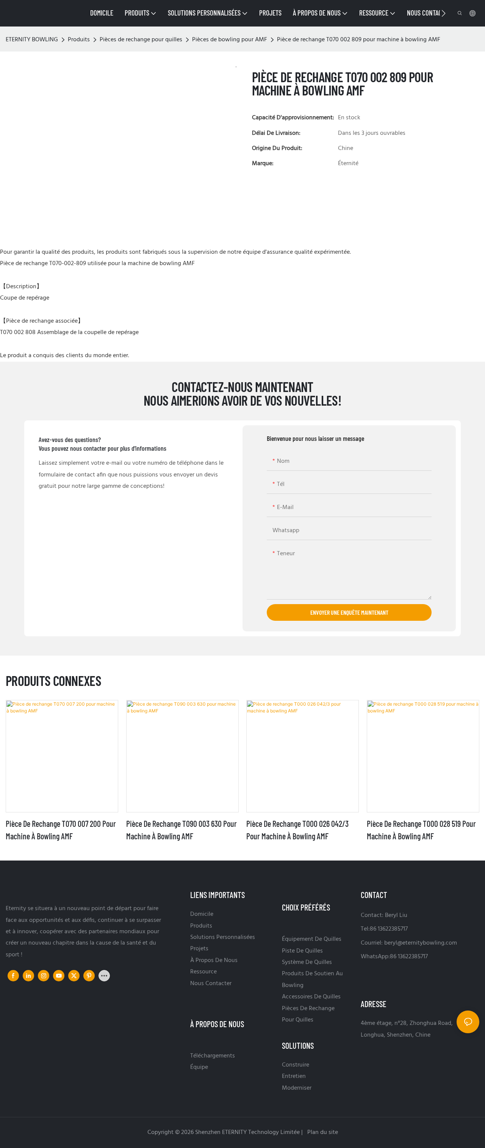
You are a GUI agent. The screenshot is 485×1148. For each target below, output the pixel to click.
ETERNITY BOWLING (32, 40)
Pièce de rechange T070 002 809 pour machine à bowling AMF (358, 40)
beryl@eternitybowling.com (420, 943)
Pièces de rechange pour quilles (141, 40)
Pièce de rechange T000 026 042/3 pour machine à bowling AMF (297, 829)
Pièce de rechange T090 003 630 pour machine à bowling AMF (181, 829)
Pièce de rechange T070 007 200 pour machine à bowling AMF (61, 829)
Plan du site (322, 1132)
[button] (443, 13)
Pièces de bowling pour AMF (229, 40)
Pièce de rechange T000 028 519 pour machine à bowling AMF (421, 829)
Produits (79, 40)
